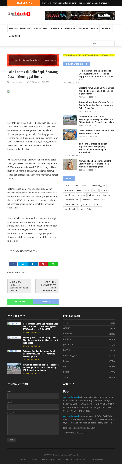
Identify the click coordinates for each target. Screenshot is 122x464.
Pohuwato (86, 199)
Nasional (81, 195)
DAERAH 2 (69, 28)
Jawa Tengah (70, 209)
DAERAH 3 (82, 28)
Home (15, 60)
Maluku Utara (99, 199)
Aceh (95, 190)
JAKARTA (85, 185)
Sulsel (87, 190)
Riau (79, 190)
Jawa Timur (69, 195)
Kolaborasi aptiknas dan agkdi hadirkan (19, 287)
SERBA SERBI (15, 36)
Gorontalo (69, 190)
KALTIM (104, 190)
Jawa (81, 209)
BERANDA (13, 28)
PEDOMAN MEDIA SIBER (76, 459)
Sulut (67, 185)
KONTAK (22, 459)
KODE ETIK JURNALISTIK (51, 459)
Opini (89, 209)
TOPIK (94, 28)
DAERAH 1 (55, 28)
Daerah (106, 195)
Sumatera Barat (71, 204)
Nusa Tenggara (98, 185)
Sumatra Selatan (71, 199)
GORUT (97, 204)
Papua (75, 185)
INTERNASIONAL (41, 28)
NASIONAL (25, 28)
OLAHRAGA (106, 28)
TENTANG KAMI (96, 459)
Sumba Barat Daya (31, 60)
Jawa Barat (86, 204)
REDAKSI (34, 459)
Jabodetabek (94, 195)
